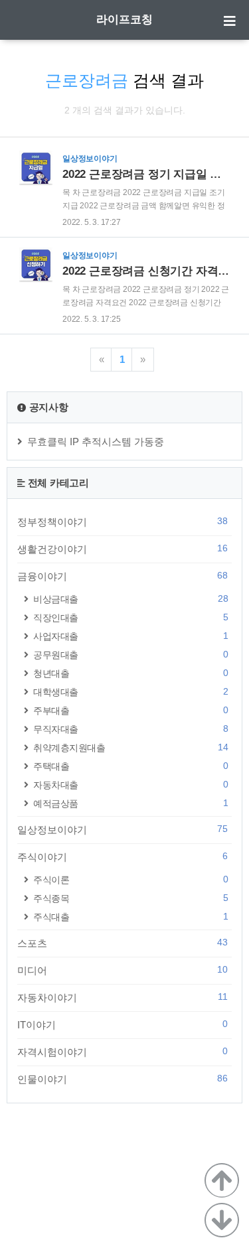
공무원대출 (130, 654)
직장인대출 (130, 617)
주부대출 (130, 710)
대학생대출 (130, 691)
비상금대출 (130, 598)
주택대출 (130, 766)
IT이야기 (122, 1024)
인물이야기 (122, 1079)
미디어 (122, 970)
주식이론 (130, 879)
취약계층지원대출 (130, 747)
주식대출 (130, 916)
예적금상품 (130, 803)
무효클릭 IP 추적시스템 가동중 (95, 441)
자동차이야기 (122, 997)
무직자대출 (130, 728)
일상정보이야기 (122, 829)
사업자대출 (130, 636)
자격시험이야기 (122, 1052)
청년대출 (130, 673)
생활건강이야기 (122, 549)
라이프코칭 (124, 19)
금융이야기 (122, 576)
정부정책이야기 (122, 521)
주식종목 (130, 898)
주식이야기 (122, 857)
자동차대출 (130, 784)
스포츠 (122, 943)
